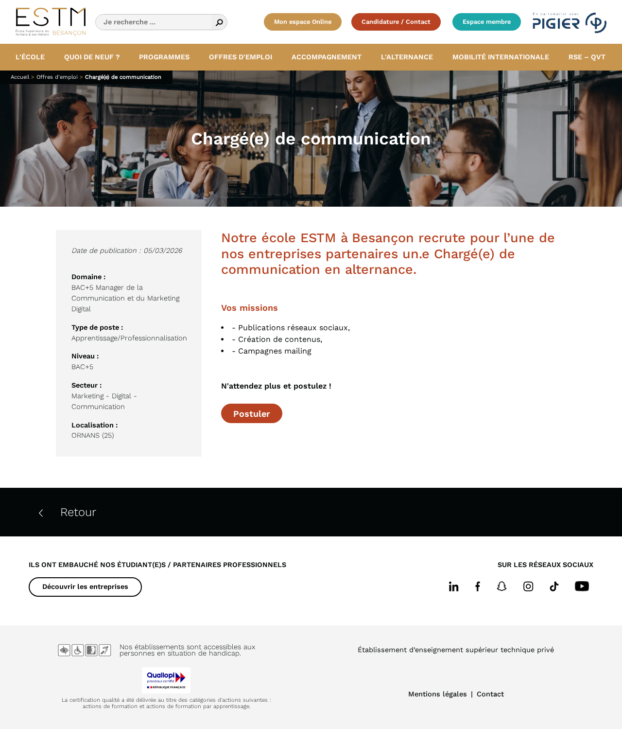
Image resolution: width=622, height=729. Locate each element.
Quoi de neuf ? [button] (92, 57)
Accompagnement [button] (327, 57)
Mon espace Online (302, 21)
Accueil (20, 77)
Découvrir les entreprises (85, 586)
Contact (490, 694)
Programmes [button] (164, 57)
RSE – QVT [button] (587, 57)
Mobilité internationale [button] (500, 57)
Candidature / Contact (396, 21)
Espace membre (487, 21)
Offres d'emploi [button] (240, 57)
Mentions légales (437, 694)
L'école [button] (30, 57)
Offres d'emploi (57, 77)
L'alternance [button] (407, 57)
